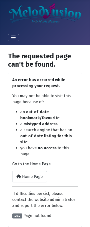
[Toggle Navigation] (13, 37)
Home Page (32, 176)
